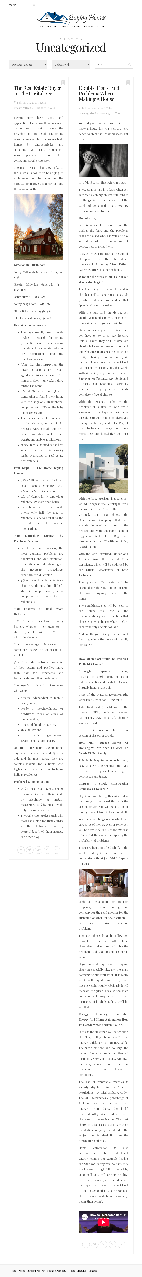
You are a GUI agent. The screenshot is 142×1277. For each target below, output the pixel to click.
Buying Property (36, 1270)
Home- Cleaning (77, 1270)
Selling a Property (56, 1270)
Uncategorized (22, 108)
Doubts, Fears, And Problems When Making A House (99, 93)
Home (13, 1270)
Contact (92, 1270)
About (22, 1270)
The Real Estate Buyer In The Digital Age (37, 90)
